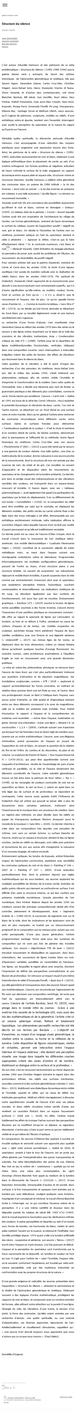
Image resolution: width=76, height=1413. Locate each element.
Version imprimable (15, 1398)
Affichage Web (66, 1397)
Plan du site (30, 1398)
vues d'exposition (9, 38)
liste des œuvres (9, 44)
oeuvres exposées (10, 41)
